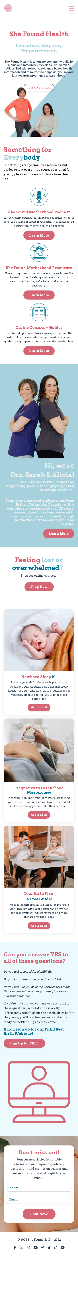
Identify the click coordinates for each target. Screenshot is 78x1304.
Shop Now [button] (39, 586)
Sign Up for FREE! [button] (24, 1043)
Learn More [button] (39, 235)
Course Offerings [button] (39, 87)
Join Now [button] (39, 1214)
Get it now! (39, 707)
